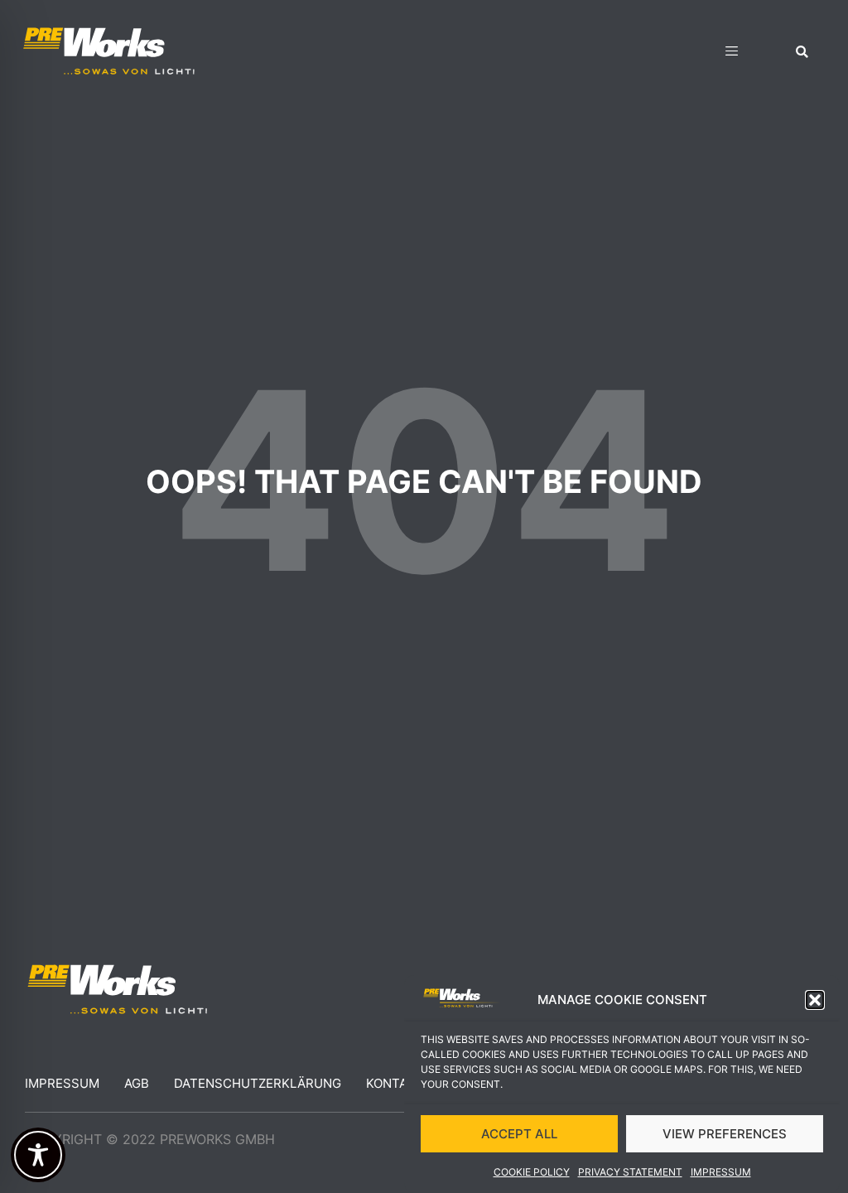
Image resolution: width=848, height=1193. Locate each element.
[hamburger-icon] (731, 53)
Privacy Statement (630, 1172)
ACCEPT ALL (519, 1134)
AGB (136, 1083)
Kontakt (395, 1083)
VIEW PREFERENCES (724, 1134)
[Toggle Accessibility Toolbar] (38, 1155)
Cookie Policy (532, 1172)
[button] (815, 1000)
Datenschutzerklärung (257, 1083)
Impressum (721, 1172)
